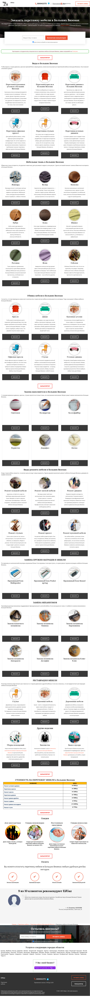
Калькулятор (67, 3)
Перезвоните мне (59, 4)
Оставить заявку (82, 3)
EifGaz (3, 978)
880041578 (42, 3)
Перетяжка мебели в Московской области (42, 924)
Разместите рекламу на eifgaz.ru (45, 968)
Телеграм (75, 51)
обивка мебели (65, 25)
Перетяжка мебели (23, 924)
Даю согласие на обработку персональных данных (46, 42)
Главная (14, 924)
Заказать (16, 111)
